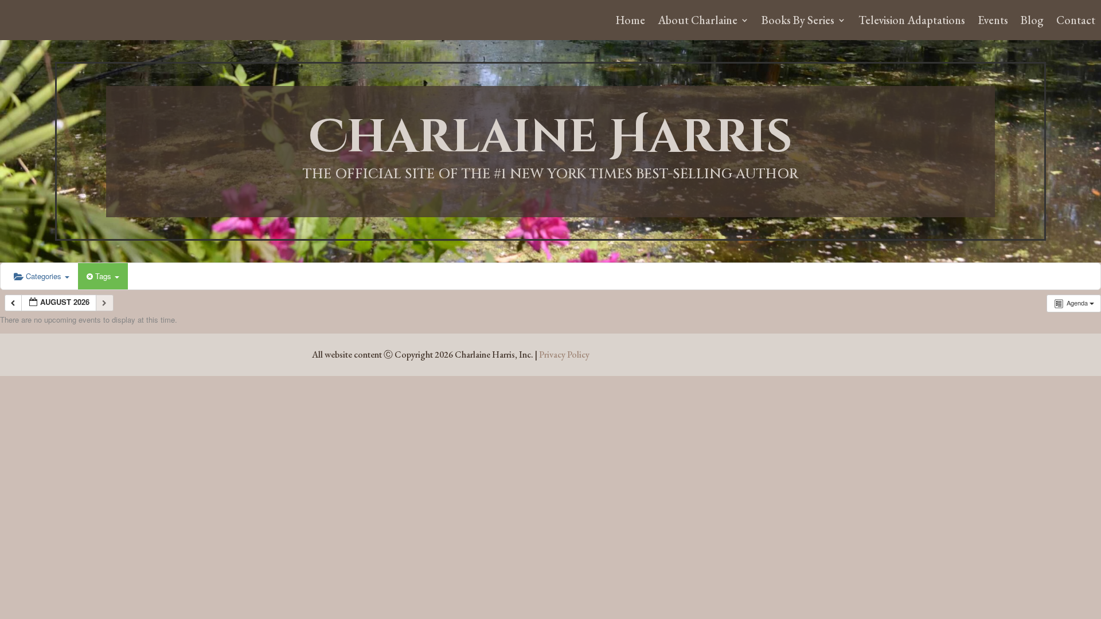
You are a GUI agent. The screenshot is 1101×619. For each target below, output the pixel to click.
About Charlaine (697, 22)
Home (630, 22)
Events (993, 22)
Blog (1032, 22)
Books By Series (798, 22)
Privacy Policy (564, 354)
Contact (1075, 22)
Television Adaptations (911, 22)
